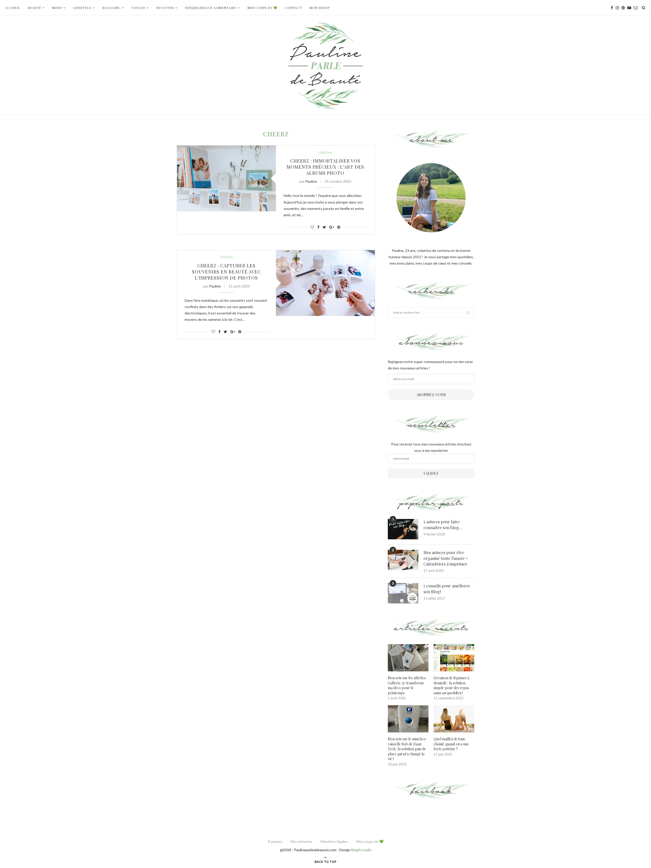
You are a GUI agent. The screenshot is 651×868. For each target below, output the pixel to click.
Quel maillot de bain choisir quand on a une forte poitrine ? (451, 743)
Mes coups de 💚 (262, 8)
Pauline (311, 181)
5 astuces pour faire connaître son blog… (442, 524)
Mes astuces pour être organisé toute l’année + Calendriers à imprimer (445, 558)
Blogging (111, 8)
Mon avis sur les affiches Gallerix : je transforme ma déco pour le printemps (407, 685)
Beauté (34, 8)
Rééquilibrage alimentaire (210, 8)
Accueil (12, 8)
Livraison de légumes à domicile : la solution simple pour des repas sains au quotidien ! (451, 685)
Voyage (138, 8)
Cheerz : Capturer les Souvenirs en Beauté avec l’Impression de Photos (226, 272)
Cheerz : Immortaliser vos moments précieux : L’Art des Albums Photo (325, 167)
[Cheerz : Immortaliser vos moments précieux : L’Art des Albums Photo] (226, 178)
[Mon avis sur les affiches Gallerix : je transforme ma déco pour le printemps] (408, 657)
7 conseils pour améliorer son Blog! (446, 588)
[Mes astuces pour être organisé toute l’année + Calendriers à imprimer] (403, 560)
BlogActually (361, 850)
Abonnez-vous (431, 394)
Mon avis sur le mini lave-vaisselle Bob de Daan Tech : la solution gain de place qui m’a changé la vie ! (407, 748)
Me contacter (301, 841)
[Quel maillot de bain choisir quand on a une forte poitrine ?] (454, 718)
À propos (275, 841)
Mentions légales (334, 841)
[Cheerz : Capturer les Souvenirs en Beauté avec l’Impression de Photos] (325, 283)
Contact (293, 8)
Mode (57, 8)
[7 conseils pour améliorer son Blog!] (403, 593)
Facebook (431, 790)
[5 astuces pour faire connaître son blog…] (403, 529)
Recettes (165, 8)
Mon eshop (319, 8)
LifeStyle (82, 8)
